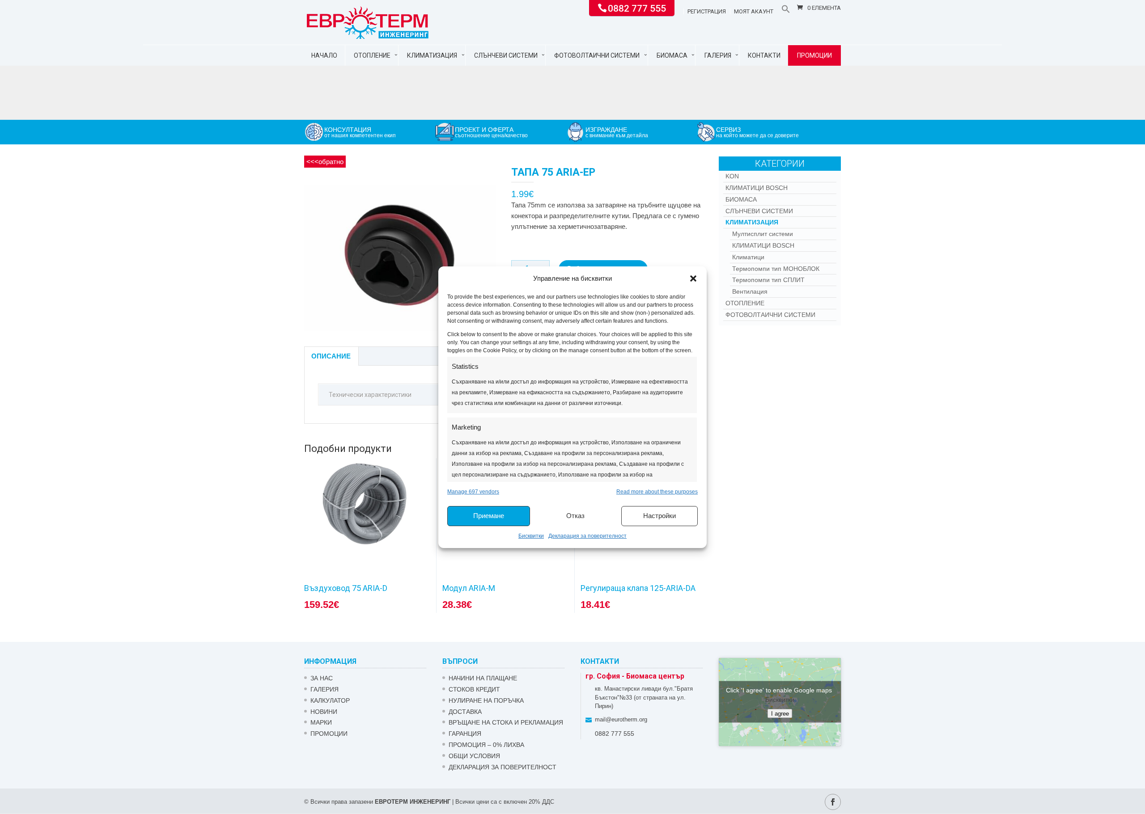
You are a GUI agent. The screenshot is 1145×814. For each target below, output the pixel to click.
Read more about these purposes (657, 492)
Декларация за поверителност (587, 536)
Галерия (717, 55)
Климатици (748, 257)
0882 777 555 (637, 7)
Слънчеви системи (506, 55)
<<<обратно (325, 161)
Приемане (488, 515)
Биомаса (672, 55)
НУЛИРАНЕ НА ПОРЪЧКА (486, 700)
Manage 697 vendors (473, 492)
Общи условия (474, 755)
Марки (321, 722)
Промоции (814, 55)
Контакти (764, 55)
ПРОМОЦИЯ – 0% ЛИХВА (486, 744)
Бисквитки (531, 536)
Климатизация (432, 55)
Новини (323, 711)
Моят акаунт (753, 11)
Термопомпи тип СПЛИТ (768, 279)
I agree (780, 713)
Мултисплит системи (762, 233)
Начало (324, 55)
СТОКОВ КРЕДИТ (474, 689)
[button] (693, 278)
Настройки (659, 515)
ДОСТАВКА (465, 711)
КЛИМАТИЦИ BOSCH (756, 187)
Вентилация (750, 291)
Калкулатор (330, 700)
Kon (732, 176)
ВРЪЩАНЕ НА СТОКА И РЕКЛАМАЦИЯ (506, 722)
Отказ (575, 515)
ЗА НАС (321, 678)
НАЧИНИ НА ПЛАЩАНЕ (483, 678)
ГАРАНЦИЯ (465, 733)
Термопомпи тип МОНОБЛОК (775, 268)
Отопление (372, 55)
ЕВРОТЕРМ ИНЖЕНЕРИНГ (412, 801)
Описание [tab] (331, 356)
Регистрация (706, 11)
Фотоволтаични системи (597, 55)
